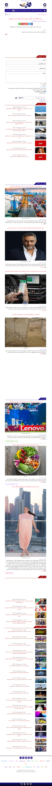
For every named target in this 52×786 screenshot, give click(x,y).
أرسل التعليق (42, 100)
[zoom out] (9, 14)
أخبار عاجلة (40, 14)
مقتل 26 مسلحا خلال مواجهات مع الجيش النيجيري (19, 156)
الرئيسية (44, 14)
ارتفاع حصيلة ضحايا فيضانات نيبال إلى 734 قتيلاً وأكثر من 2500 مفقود (34, 10)
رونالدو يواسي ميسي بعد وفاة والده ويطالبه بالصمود (19, 665)
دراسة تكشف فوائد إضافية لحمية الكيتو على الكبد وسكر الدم (25, 444)
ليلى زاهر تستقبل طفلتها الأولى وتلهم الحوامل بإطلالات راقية (25, 486)
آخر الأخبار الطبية (9, 572)
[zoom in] (5, 14)
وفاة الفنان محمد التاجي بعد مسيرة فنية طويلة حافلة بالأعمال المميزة (19, 142)
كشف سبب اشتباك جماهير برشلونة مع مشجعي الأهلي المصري (19, 631)
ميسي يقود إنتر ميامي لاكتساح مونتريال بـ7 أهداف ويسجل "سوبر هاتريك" (25, 401)
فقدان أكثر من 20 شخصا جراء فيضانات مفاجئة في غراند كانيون (19, 115)
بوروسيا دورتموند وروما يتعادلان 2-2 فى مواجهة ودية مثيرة (19, 720)
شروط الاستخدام (43, 86)
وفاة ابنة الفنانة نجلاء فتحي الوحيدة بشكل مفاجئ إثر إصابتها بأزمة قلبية (19, 149)
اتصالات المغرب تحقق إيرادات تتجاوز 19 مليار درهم (19, 693)
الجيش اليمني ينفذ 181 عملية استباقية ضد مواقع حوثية (19, 686)
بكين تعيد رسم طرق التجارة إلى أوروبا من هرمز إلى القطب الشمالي (19, 679)
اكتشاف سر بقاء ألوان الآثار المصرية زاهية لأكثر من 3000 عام (25, 314)
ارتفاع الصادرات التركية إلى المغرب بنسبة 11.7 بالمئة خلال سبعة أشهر (25, 186)
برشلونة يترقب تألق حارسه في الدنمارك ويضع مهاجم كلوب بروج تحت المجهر (19, 638)
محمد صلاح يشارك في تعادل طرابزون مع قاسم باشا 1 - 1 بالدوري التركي (19, 747)
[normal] (7, 14)
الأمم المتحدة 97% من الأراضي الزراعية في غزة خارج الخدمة (19, 645)
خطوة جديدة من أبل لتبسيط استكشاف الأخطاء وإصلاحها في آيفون (19, 713)
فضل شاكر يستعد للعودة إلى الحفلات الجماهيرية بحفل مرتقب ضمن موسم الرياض (25, 228)
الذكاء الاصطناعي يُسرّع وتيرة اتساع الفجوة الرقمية (19, 672)
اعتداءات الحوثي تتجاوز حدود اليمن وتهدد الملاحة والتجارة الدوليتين (19, 741)
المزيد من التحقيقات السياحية (11, 441)
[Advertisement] (25, 45)
